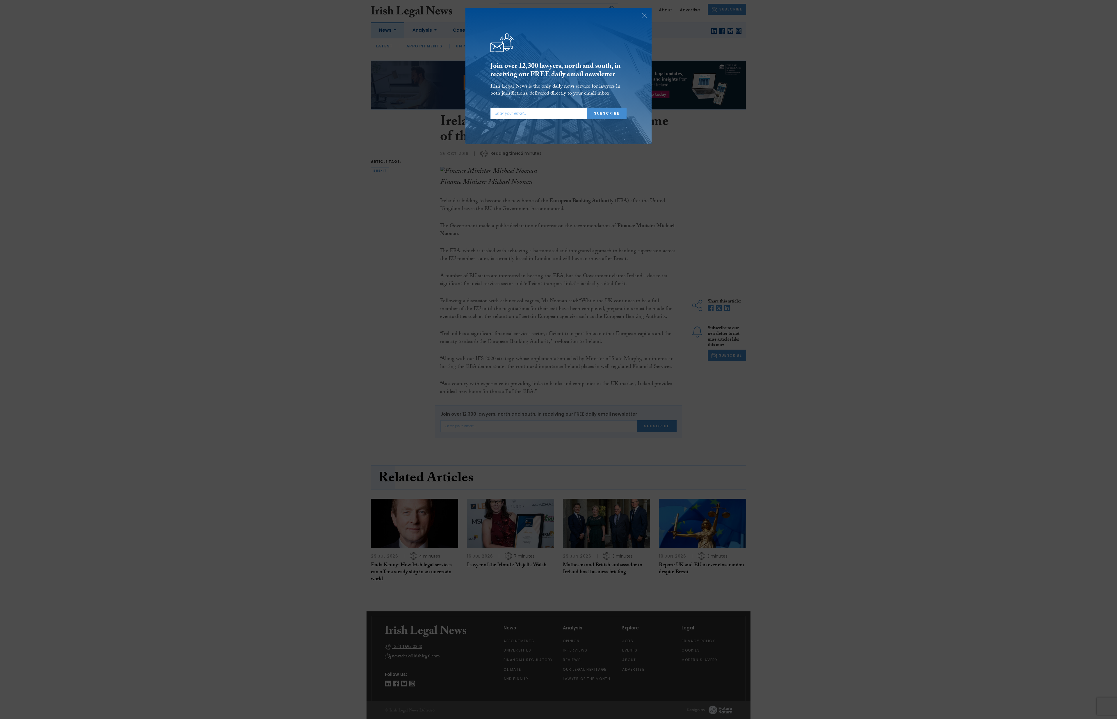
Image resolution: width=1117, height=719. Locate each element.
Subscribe (607, 113)
